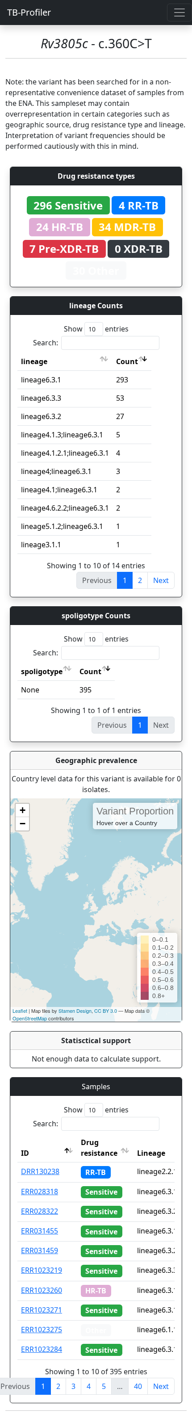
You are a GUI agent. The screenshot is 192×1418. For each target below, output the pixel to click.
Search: (45, 343)
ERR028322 (39, 1211)
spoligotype (42, 671)
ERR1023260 (41, 1290)
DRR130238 (40, 1171)
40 (138, 1386)
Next (161, 580)
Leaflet (20, 1010)
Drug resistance (99, 1147)
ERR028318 (39, 1191)
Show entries (96, 329)
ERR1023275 (41, 1329)
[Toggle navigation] (179, 12)
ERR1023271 (41, 1310)
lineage (34, 361)
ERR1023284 (41, 1349)
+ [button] (22, 810)
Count (127, 361)
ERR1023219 (41, 1270)
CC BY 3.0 (105, 1010)
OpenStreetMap (30, 1018)
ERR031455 (39, 1231)
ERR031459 (39, 1250)
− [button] (22, 823)
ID (25, 1153)
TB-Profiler (29, 12)
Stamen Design (75, 1010)
